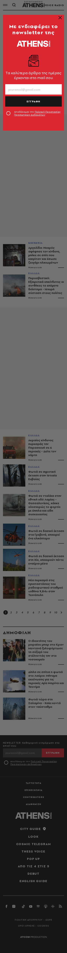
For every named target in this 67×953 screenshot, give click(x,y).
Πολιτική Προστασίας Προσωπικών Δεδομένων (37, 113)
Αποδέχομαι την (37, 113)
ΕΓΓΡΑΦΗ (33, 101)
